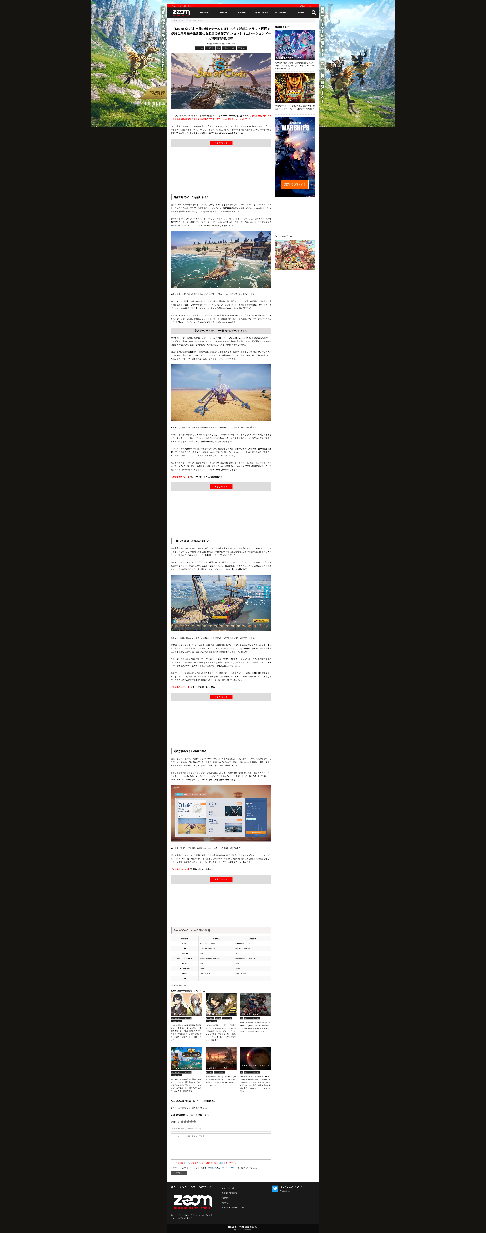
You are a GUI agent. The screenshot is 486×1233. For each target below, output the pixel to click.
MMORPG (204, 12)
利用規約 (213, 1168)
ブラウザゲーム (280, 12)
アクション (241, 48)
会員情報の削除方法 (229, 1193)
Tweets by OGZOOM (283, 236)
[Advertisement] (221, 171)
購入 (218, 48)
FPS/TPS (223, 12)
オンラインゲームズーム (182, 20)
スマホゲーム (299, 12)
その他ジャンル (261, 12)
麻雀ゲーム (242, 12)
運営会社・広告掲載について (233, 1207)
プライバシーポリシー (229, 1168)
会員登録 (302, 6)
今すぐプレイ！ (221, 143)
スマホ (212, 1018)
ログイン (311, 6)
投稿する (179, 1173)
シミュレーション (229, 48)
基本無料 (177, 1018)
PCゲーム (200, 48)
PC (172, 1018)
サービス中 (209, 48)
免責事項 (225, 1202)
